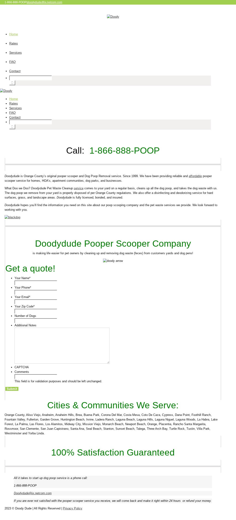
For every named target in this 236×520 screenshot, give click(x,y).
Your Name (22, 278)
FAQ (12, 62)
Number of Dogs (25, 316)
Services (15, 52)
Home (13, 34)
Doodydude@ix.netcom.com (33, 493)
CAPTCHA (22, 367)
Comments (22, 372)
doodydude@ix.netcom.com (44, 2)
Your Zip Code (25, 306)
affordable (195, 176)
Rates (13, 43)
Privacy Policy (72, 508)
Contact (15, 71)
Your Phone (23, 287)
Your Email (22, 297)
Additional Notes (25, 325)
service (78, 188)
